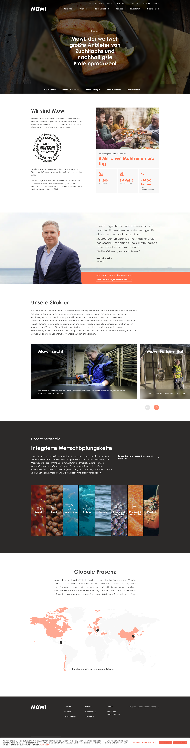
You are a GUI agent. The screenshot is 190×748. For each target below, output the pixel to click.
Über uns (68, 9)
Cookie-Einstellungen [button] (143, 743)
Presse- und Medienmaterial (100, 3)
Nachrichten (153, 9)
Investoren (135, 9)
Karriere (119, 9)
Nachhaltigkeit (101, 9)
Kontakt (120, 3)
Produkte (83, 9)
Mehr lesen (44, 745)
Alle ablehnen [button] (165, 743)
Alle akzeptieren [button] (180, 743)
